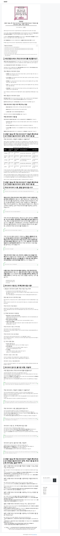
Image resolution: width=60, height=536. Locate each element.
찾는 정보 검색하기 (46, 477)
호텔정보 (44, 493)
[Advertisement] (49, 513)
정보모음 (7, 527)
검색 (54, 480)
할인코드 (44, 492)
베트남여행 (45, 487)
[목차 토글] (36, 46)
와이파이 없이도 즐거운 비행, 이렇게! (11, 53)
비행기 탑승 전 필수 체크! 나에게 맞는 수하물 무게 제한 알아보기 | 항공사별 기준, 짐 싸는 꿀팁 (22, 528)
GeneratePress (34, 534)
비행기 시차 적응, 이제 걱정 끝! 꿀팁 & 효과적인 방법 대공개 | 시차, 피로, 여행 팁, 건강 (21, 529)
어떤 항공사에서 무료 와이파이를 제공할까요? (12, 47)
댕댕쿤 (5, 1)
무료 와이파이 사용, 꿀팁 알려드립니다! (11, 50)
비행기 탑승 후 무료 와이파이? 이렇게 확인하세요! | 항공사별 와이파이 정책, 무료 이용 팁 (19, 48)
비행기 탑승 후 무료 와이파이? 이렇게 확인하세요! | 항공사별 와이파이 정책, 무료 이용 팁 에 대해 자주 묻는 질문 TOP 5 (21, 55)
